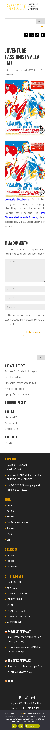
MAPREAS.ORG (14, 582)
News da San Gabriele (15, 388)
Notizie (37, 70)
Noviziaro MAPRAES (19, 661)
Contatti (11, 539)
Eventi (10, 534)
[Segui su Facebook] (26, 35)
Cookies (10, 561)
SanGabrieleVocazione (17, 522)
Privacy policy (32, 726)
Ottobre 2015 (11, 429)
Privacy (10, 555)
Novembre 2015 (12, 423)
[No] (46, 720)
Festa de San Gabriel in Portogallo (21, 371)
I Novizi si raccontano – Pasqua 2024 (25, 666)
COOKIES (20, 713)
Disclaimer (12, 566)
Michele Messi (12, 70)
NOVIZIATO (12, 588)
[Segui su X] (31, 35)
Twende (11, 528)
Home (9, 505)
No (21, 726)
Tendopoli (11, 516)
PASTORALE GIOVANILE (18, 593)
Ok (14, 726)
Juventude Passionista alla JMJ (20, 383)
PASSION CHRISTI (15, 622)
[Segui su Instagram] (37, 35)
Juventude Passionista (17, 199)
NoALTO (12, 681)
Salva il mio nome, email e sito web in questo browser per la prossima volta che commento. (24, 319)
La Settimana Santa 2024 (19, 672)
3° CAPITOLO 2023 (16, 611)
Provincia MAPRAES (19, 631)
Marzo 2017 (11, 417)
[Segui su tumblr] (43, 35)
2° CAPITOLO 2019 (16, 605)
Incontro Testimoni (14, 377)
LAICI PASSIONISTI (16, 599)
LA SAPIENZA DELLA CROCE (20, 616)
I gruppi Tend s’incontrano (17, 394)
